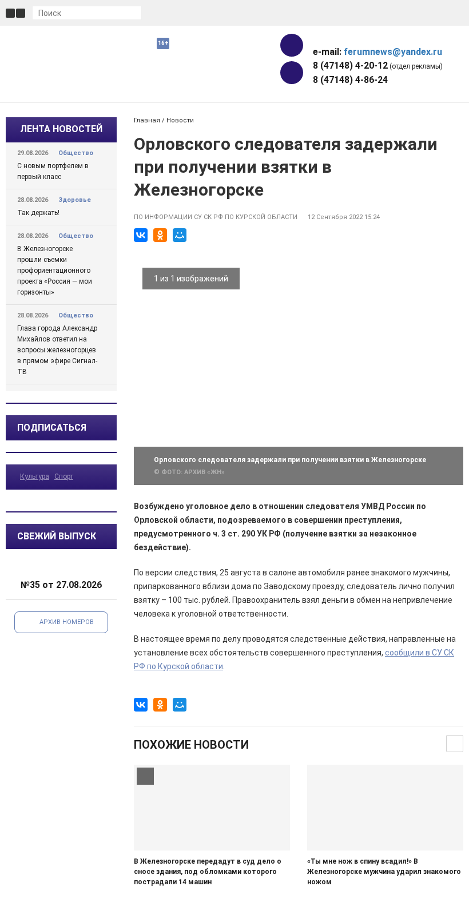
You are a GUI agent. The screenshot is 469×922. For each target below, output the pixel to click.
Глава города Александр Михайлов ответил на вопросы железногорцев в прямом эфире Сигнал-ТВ (57, 350)
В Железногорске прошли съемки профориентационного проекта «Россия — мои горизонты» (54, 270)
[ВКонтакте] (141, 235)
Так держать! (38, 213)
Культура (34, 476)
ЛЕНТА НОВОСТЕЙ (61, 129)
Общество (75, 153)
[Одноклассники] (160, 235)
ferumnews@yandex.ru (393, 51)
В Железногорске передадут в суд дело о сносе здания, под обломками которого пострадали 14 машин (207, 871)
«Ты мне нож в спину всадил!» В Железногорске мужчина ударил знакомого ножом (384, 871)
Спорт (63, 476)
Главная (147, 120)
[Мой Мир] (179, 235)
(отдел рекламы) (378, 65)
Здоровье (74, 200)
